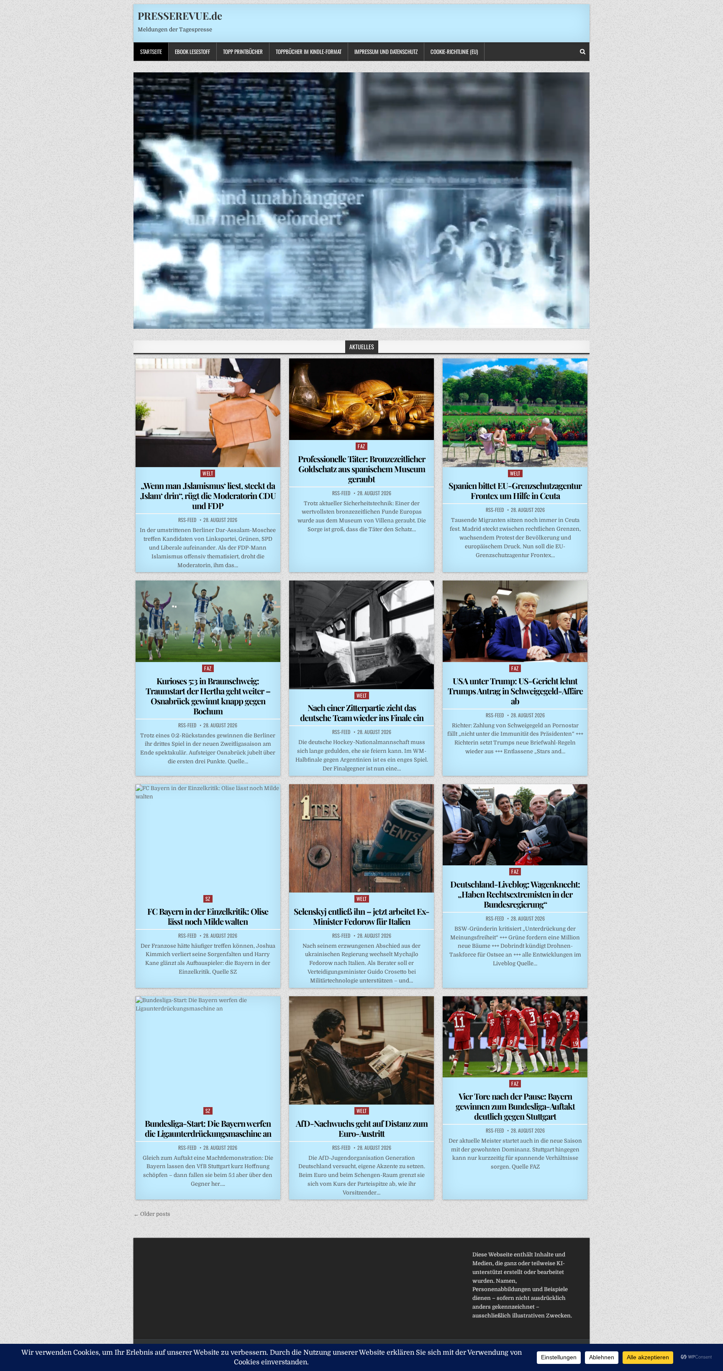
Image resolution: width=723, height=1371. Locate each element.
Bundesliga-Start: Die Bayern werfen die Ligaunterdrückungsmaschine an (208, 1128)
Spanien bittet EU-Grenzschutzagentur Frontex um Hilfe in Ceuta (515, 490)
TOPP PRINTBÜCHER (243, 51)
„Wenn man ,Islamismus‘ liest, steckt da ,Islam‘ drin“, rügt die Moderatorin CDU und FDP (208, 495)
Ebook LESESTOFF (192, 51)
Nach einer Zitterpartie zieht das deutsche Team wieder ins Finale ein (361, 712)
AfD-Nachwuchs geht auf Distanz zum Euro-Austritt (362, 1128)
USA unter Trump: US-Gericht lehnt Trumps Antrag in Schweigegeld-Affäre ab (515, 690)
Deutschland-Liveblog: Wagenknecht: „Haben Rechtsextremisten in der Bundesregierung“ (515, 894)
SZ (207, 898)
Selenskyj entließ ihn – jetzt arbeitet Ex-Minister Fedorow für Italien (361, 916)
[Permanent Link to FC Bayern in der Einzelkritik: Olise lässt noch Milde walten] (208, 838)
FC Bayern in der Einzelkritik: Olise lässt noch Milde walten (207, 916)
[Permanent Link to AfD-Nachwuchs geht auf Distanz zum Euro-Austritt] (361, 1050)
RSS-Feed (187, 519)
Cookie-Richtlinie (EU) (454, 51)
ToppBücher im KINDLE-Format (308, 51)
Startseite (151, 51)
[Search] (582, 51)
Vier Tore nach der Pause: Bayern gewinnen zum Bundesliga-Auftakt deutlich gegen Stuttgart (515, 1106)
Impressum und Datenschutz (386, 51)
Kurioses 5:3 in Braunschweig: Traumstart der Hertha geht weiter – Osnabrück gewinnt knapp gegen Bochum (208, 695)
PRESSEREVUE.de (180, 15)
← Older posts (151, 1214)
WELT (208, 473)
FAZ (361, 446)
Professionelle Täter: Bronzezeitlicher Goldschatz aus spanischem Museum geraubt (361, 468)
